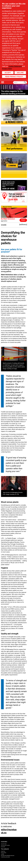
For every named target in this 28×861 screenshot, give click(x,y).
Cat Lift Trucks (3, 843)
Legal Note (3, 851)
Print (23, 220)
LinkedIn (2, 854)
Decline (20, 73)
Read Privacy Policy (14, 77)
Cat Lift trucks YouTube (5, 845)
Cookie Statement (15, 66)
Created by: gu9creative (5, 857)
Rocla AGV (3, 846)
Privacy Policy (7, 69)
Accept (8, 73)
